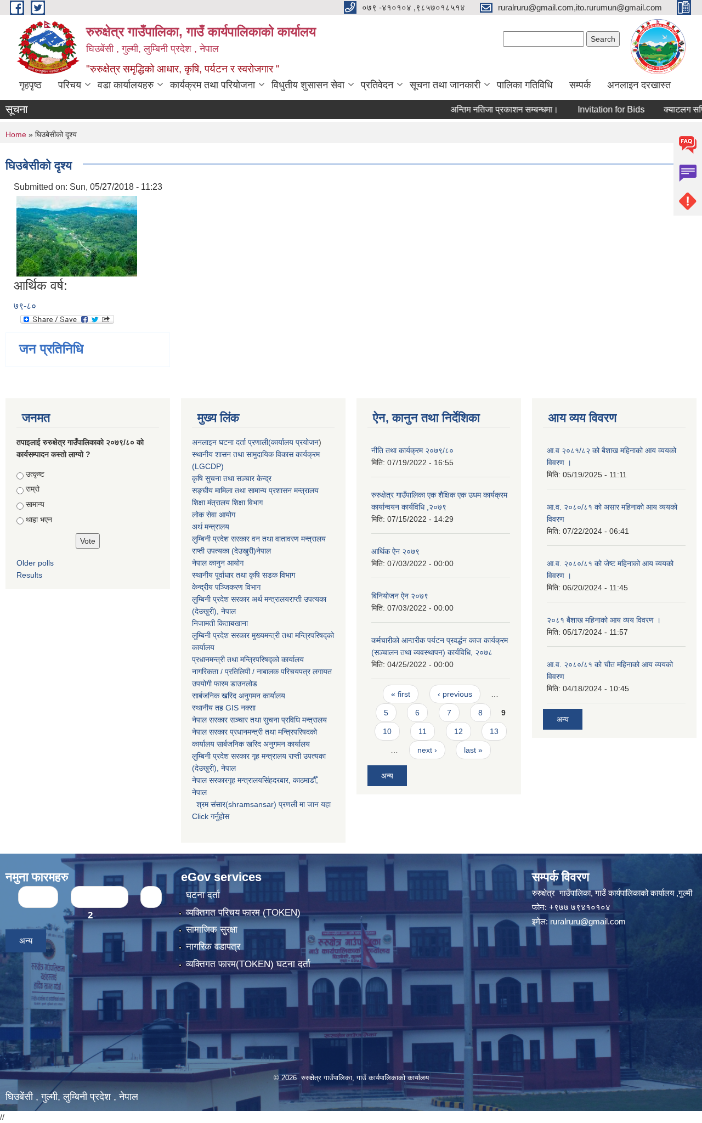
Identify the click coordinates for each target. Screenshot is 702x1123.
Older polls (35, 562)
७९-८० (25, 306)
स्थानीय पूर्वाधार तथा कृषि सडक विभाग (243, 575)
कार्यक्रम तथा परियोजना (212, 85)
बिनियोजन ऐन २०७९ (399, 595)
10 (387, 731)
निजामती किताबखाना (220, 623)
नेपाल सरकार (210, 719)
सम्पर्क (580, 85)
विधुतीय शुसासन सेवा (307, 85)
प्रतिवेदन (377, 85)
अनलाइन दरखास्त (639, 85)
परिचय (69, 85)
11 (422, 731)
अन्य (387, 775)
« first (400, 694)
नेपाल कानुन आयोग (218, 562)
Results (29, 575)
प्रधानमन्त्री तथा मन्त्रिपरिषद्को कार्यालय (248, 659)
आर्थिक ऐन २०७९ (395, 551)
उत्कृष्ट (35, 474)
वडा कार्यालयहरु (126, 85)
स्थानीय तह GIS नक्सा (224, 707)
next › (427, 750)
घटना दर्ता (203, 895)
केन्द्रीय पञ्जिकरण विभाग (226, 587)
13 (494, 731)
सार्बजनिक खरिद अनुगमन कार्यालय (238, 695)
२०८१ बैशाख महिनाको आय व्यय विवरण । (604, 620)
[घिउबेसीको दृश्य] (76, 235)
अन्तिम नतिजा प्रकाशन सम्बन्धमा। (483, 109)
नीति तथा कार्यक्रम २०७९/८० (412, 450)
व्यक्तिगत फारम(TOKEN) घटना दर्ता (248, 964)
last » (473, 750)
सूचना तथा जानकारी (445, 85)
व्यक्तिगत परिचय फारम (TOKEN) (243, 912)
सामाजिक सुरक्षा (211, 929)
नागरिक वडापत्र (213, 946)
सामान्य (35, 504)
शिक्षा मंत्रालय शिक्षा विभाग (227, 502)
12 (458, 731)
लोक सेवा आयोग (213, 514)
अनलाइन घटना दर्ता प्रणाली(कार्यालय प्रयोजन (255, 442)
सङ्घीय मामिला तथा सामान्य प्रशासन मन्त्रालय (255, 490)
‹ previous (455, 694)
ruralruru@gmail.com (588, 921)
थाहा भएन (39, 519)
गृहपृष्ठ (30, 85)
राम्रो (32, 488)
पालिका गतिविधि (525, 85)
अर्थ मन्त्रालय (210, 526)
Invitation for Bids (589, 109)
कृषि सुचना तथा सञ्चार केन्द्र (231, 478)
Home (15, 134)
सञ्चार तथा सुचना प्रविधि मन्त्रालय (277, 719)
